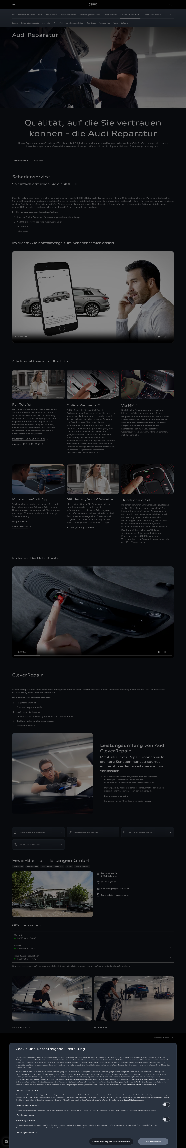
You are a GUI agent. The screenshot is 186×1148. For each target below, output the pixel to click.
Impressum (152, 1085)
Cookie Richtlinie (115, 1085)
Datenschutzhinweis (135, 1085)
